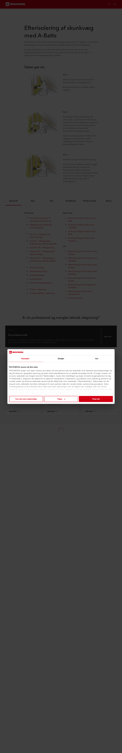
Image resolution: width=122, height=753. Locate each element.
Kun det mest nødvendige (26, 399)
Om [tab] (96, 359)
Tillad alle (96, 399)
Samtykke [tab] (25, 359)
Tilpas (59, 399)
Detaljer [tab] (61, 359)
